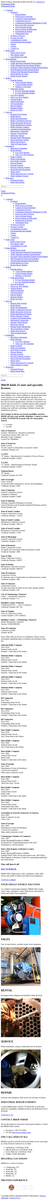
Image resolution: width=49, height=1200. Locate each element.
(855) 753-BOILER (8, 869)
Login (3, 191)
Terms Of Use (15, 1198)
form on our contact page (21, 1132)
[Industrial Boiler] (8, 4)
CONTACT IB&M (8, 880)
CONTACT (40, 2)
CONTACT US (7, 1115)
